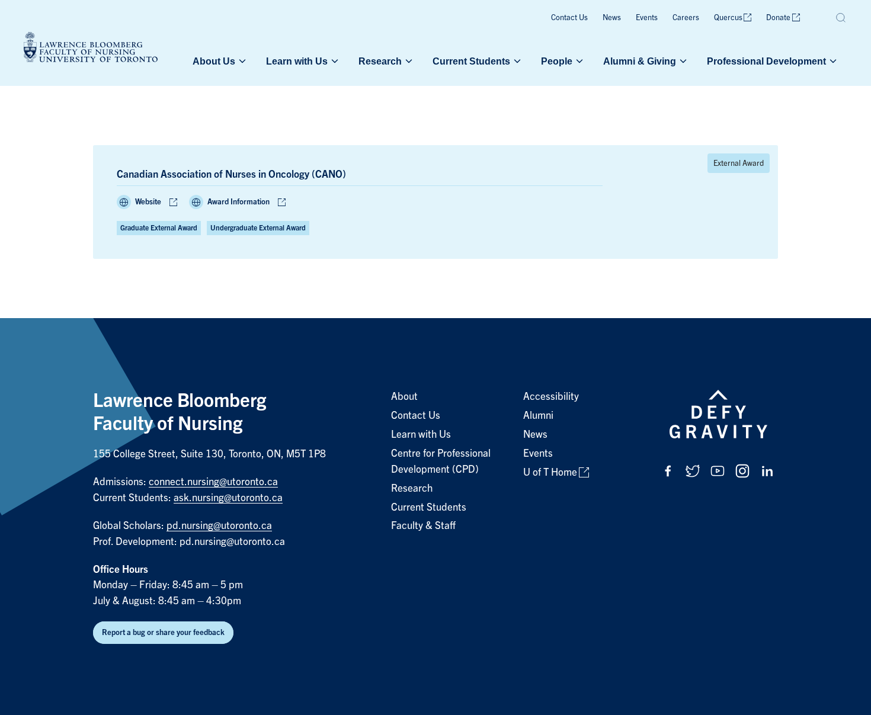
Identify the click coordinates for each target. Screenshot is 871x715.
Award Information (238, 202)
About (404, 397)
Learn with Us (297, 61)
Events (647, 17)
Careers (686, 17)
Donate (778, 17)
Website (148, 202)
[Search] (841, 18)
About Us (214, 61)
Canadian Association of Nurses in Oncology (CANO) (231, 174)
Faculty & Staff (423, 526)
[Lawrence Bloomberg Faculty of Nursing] (91, 49)
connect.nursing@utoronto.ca (213, 482)
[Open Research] (408, 61)
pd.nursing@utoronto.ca (219, 526)
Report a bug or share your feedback (163, 632)
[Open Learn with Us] (334, 61)
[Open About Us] (241, 61)
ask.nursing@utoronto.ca (228, 498)
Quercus (728, 17)
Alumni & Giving (639, 61)
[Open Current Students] (516, 61)
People (556, 61)
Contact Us (569, 17)
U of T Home (550, 472)
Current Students (471, 61)
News (612, 17)
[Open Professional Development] (832, 61)
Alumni (538, 416)
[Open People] (578, 61)
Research (380, 61)
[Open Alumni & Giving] (682, 61)
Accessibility (551, 397)
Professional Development (766, 61)
